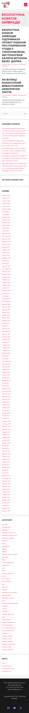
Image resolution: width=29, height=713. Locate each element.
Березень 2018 (6, 443)
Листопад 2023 (6, 269)
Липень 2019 (6, 402)
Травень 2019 (6, 407)
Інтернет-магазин (7, 573)
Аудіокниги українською (9, 535)
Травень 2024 (6, 252)
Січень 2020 (5, 386)
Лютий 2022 (5, 323)
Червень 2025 (6, 225)
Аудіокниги (5, 530)
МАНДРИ (4, 590)
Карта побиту (6, 579)
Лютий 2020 (5, 383)
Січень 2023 (5, 296)
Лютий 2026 (5, 211)
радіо (3, 617)
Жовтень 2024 (6, 239)
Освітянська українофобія (10, 603)
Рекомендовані (6, 619)
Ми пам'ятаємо (6, 595)
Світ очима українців (8, 628)
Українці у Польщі (7, 641)
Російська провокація (8, 622)
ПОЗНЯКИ (14, 64)
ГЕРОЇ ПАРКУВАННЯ (8, 562)
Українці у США (6, 647)
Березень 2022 (6, 320)
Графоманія (5, 565)
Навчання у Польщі (8, 598)
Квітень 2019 (6, 410)
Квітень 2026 (6, 206)
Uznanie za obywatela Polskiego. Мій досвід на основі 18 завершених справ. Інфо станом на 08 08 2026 (13, 143)
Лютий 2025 (5, 228)
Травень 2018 (6, 437)
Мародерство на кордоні (9, 592)
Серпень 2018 (6, 432)
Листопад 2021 (6, 331)
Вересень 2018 (6, 429)
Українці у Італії (7, 639)
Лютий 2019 (5, 415)
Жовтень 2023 (6, 271)
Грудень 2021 (6, 328)
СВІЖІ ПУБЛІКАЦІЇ (7, 625)
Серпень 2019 (6, 399)
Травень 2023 (6, 285)
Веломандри (5, 546)
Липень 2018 (6, 435)
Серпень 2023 (6, 277)
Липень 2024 (6, 247)
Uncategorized (6, 527)
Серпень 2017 (6, 456)
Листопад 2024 (6, 236)
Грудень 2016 (6, 475)
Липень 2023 (6, 280)
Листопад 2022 (6, 301)
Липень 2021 (6, 342)
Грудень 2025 (6, 217)
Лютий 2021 (5, 356)
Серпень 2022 (6, 309)
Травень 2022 (6, 315)
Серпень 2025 (6, 222)
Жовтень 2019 (6, 394)
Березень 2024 (6, 258)
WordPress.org (6, 671)
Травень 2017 (6, 462)
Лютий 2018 (5, 445)
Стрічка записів (6, 666)
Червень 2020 (6, 372)
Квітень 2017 (6, 464)
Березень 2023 (6, 290)
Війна (3, 560)
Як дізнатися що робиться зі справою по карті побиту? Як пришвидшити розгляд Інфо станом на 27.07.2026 (14, 158)
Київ (3, 584)
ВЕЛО (3, 543)
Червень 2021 (6, 345)
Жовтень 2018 (6, 426)
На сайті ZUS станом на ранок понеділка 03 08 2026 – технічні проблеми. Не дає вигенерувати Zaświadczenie (14, 150)
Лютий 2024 (5, 260)
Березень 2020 (6, 380)
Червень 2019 (6, 405)
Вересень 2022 (6, 307)
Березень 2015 (6, 511)
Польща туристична (8, 614)
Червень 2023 (6, 282)
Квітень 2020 (6, 377)
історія (4, 576)
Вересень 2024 (6, 241)
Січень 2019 (5, 418)
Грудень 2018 (6, 421)
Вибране (4, 551)
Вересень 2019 (6, 396)
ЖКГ (3, 568)
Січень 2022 (5, 326)
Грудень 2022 (6, 299)
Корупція (4, 587)
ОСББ (3, 600)
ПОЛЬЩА (4, 611)
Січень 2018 (5, 448)
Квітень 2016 (6, 497)
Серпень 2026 (6, 195)
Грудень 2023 (6, 266)
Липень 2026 (6, 198)
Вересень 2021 (6, 337)
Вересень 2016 (6, 483)
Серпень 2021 (6, 339)
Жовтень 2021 (6, 334)
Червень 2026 (6, 201)
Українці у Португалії (8, 644)
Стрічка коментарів (8, 668)
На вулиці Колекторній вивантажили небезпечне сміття (12, 86)
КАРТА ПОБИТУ (6, 581)
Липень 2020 (6, 369)
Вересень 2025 (6, 220)
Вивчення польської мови (9, 554)
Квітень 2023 (6, 288)
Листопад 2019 (6, 391)
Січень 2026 (5, 214)
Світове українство (8, 630)
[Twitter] (14, 708)
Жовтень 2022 (6, 304)
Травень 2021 (6, 348)
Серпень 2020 (6, 367)
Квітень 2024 (6, 255)
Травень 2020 (6, 375)
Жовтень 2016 (6, 481)
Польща (4, 609)
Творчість (5, 633)
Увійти (4, 663)
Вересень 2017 (6, 454)
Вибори (4, 549)
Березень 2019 (6, 413)
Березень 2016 (6, 500)
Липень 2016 (6, 489)
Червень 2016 (6, 492)
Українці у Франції (7, 649)
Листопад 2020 (6, 361)
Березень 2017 (6, 467)
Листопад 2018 (6, 424)
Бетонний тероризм (8, 538)
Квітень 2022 (6, 318)
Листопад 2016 (6, 478)
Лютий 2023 (5, 293)
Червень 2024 (6, 250)
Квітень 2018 (6, 440)
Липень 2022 (6, 312)
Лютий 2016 (5, 502)
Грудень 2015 (6, 508)
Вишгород (5, 557)
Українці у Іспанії (7, 636)
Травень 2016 (6, 494)
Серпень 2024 (6, 244)
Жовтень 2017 (6, 451)
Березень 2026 (6, 209)
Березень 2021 (6, 353)
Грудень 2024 (6, 233)
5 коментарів (6, 64)
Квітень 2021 (6, 350)
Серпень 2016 (6, 486)
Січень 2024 (5, 263)
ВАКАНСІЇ (5, 541)
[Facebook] (8, 708)
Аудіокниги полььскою (9, 532)
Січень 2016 (5, 505)
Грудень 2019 (6, 388)
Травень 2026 (6, 203)
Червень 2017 (6, 459)
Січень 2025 (5, 231)
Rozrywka (4, 524)
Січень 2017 (5, 473)
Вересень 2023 (6, 274)
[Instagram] (20, 708)
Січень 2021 (5, 358)
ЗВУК (3, 570)
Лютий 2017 (5, 470)
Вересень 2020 (6, 364)
